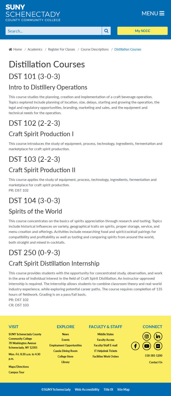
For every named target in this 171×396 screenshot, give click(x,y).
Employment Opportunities (65, 345)
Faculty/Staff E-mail (105, 345)
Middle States (106, 334)
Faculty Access (105, 340)
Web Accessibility (87, 389)
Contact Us (155, 362)
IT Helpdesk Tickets (105, 351)
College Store (65, 356)
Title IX (108, 389)
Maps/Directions (19, 367)
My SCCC (142, 30)
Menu (150, 13)
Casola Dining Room (65, 351)
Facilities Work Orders (106, 356)
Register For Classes (61, 49)
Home (17, 49)
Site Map (123, 389)
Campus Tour (16, 372)
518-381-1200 (153, 356)
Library (65, 362)
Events (65, 340)
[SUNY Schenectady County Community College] (39, 12)
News (65, 334)
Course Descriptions (95, 49)
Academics (35, 49)
